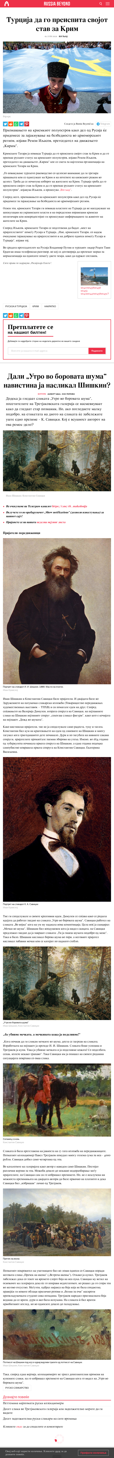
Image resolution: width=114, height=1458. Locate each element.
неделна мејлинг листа (51, 522)
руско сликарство (17, 1388)
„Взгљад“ (65, 190)
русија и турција (16, 306)
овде (19, 1426)
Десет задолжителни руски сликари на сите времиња (40, 1418)
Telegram (105, 124)
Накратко (50, 306)
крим (36, 306)
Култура (42, 394)
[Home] (6, 3)
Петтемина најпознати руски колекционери (33, 1403)
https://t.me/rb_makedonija (69, 506)
